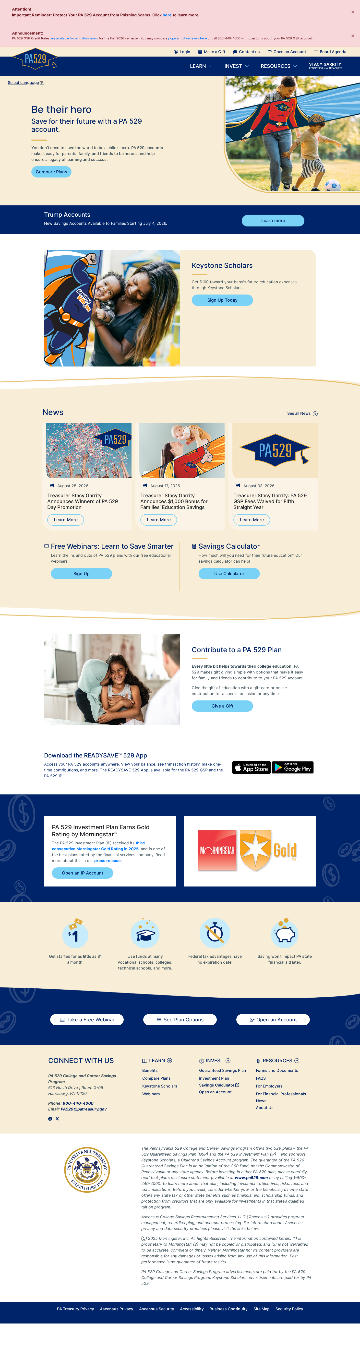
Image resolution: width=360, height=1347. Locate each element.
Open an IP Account (82, 872)
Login (185, 51)
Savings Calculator (217, 1085)
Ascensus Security (156, 1308)
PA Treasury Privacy (75, 1308)
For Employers (269, 1086)
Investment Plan (214, 1078)
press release (107, 860)
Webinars (151, 1093)
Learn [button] (198, 66)
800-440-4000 (78, 1103)
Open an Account (290, 51)
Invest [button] (234, 66)
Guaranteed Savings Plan (222, 1070)
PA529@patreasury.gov (84, 1109)
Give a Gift (222, 706)
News (261, 1100)
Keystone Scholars (159, 1086)
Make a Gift (214, 51)
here (167, 14)
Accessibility (192, 1308)
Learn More (66, 519)
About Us (265, 1107)
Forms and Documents (277, 1070)
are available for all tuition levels (74, 38)
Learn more (273, 220)
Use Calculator (229, 573)
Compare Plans (51, 171)
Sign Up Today (222, 300)
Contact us (249, 51)
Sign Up (81, 573)
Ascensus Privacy (116, 1308)
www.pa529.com (251, 1177)
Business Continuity (229, 1308)
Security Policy (289, 1308)
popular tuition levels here (187, 38)
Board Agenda (333, 51)
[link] (51, 1118)
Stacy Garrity (325, 66)
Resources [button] (275, 66)
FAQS (261, 1078)
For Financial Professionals (281, 1093)
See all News (299, 413)
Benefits (150, 1070)
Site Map (261, 1308)
